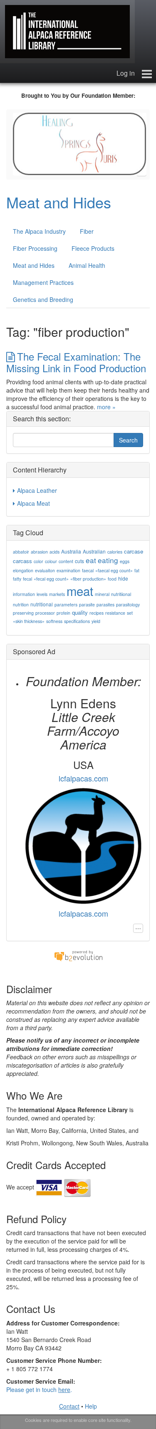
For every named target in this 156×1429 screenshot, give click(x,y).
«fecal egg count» (51, 579)
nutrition (21, 604)
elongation (23, 570)
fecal (27, 579)
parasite (87, 604)
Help (91, 1406)
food (112, 579)
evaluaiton (45, 570)
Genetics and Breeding (43, 299)
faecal (88, 570)
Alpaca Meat (33, 503)
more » (106, 407)
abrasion (39, 552)
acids (54, 552)
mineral (102, 594)
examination (68, 570)
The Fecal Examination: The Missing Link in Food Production (76, 362)
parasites (105, 604)
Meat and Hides (58, 202)
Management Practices (43, 282)
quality (80, 612)
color (38, 561)
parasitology (128, 604)
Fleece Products (93, 248)
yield (96, 621)
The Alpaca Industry (39, 231)
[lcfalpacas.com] (83, 845)
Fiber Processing (35, 248)
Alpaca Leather (37, 490)
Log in (125, 73)
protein (63, 613)
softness (54, 621)
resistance (115, 613)
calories (114, 552)
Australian (94, 551)
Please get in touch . (39, 1389)
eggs (124, 561)
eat (91, 560)
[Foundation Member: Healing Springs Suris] (79, 143)
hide (123, 578)
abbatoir (21, 552)
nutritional (41, 604)
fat (136, 570)
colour (51, 561)
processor (45, 613)
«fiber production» (88, 579)
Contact (69, 1406)
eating (108, 560)
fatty (17, 579)
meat (80, 590)
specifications (77, 621)
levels (42, 594)
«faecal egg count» (114, 570)
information (24, 594)
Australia (71, 551)
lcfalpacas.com (83, 778)
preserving (23, 613)
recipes (96, 613)
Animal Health (87, 265)
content (66, 561)
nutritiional (121, 594)
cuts (79, 560)
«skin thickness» (29, 621)
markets (57, 594)
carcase (133, 551)
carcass (22, 561)
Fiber (87, 231)
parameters (65, 604)
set (130, 613)
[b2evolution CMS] (78, 955)
